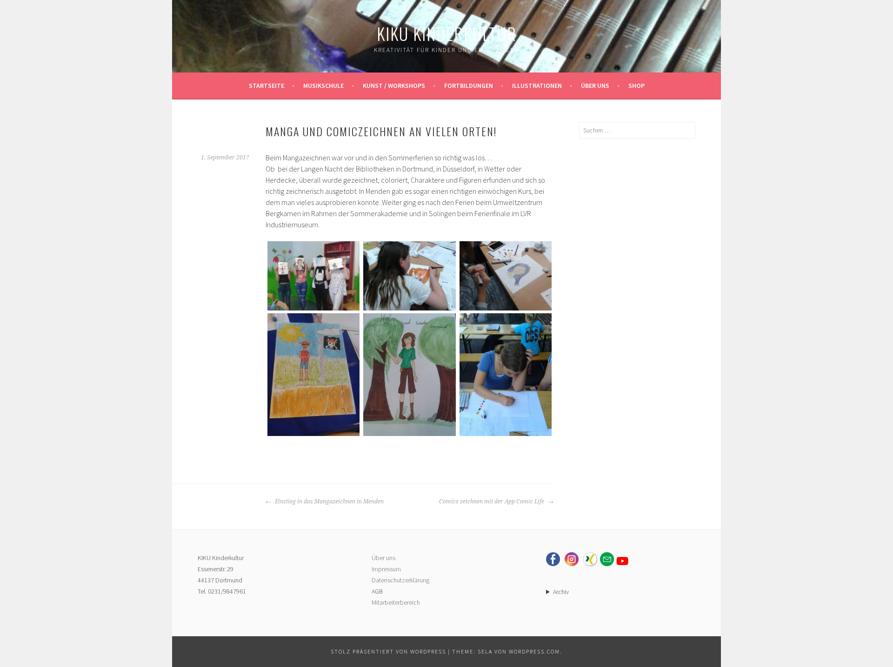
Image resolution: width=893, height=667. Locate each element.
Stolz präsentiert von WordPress (388, 651)
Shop (636, 85)
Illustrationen (537, 85)
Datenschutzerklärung (400, 580)
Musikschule (323, 85)
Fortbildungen (468, 85)
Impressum (386, 569)
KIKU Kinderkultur (447, 33)
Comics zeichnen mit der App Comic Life (492, 501)
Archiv (561, 592)
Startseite (266, 85)
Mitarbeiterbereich (396, 602)
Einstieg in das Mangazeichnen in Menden (328, 501)
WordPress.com (534, 651)
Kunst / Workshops (394, 85)
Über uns (595, 85)
